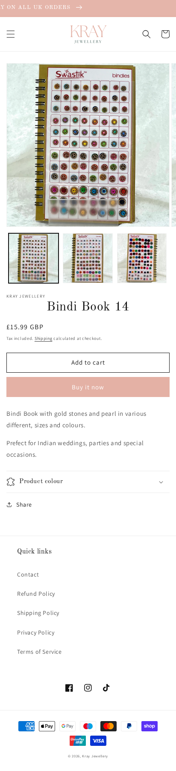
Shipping (44, 338)
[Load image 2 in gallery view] (88, 258)
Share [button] (24, 504)
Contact (28, 574)
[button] (10, 34)
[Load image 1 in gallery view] (34, 258)
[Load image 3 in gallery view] (142, 258)
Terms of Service (39, 651)
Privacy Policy (35, 632)
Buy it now (88, 387)
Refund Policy (36, 593)
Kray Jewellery (95, 756)
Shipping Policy (38, 613)
